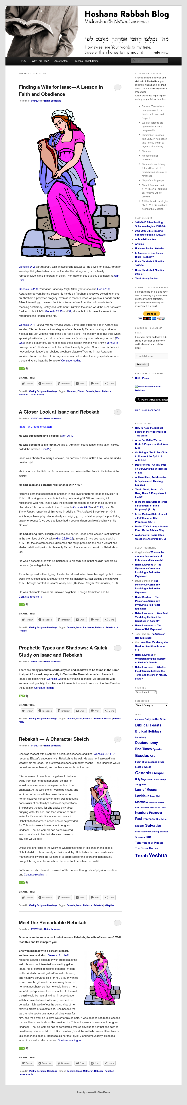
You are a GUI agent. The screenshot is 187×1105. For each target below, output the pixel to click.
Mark (158, 796)
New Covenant (142, 807)
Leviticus (142, 795)
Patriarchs (88, 627)
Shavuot (140, 837)
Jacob (150, 779)
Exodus (142, 755)
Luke (152, 796)
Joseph (163, 779)
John (156, 779)
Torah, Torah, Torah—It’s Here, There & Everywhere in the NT (151, 493)
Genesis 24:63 (82, 507)
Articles (139, 243)
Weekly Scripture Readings (43, 391)
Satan (138, 831)
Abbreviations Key (145, 239)
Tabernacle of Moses (149, 843)
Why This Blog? (40, 61)
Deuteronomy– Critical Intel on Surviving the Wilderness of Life (151, 468)
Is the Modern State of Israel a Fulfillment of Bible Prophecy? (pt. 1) (151, 517)
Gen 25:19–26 (64, 538)
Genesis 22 (54, 678)
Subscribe (142, 364)
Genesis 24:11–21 (105, 754)
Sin (148, 836)
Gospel (158, 772)
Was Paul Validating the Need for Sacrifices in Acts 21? (151, 617)
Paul (138, 818)
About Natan (61, 61)
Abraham (71, 391)
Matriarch (88, 1071)
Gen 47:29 (103, 289)
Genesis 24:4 (27, 324)
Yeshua (108, 718)
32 (69, 311)
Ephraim (157, 749)
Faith (152, 756)
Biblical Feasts (148, 725)
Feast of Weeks (143, 766)
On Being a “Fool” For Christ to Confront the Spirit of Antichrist (151, 456)
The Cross (141, 848)
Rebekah (23, 394)
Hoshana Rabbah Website (149, 248)
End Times (143, 748)
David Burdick (143, 597)
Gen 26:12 (67, 435)
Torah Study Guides (146, 278)
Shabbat (164, 831)
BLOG (23, 61)
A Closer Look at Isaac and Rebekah (59, 411)
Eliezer (81, 391)
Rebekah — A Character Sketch (54, 738)
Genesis (90, 391)
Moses (161, 802)
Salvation (154, 825)
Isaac (98, 391)
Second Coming (150, 831)
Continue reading (73, 360)
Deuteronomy (146, 742)
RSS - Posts (142, 378)
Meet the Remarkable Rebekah (53, 922)
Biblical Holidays (148, 731)
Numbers (141, 812)
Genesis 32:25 (53, 311)
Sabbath (139, 825)
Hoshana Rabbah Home (85, 61)
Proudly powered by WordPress (93, 1092)
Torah (141, 855)
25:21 (99, 507)
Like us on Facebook (147, 410)
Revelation (161, 819)
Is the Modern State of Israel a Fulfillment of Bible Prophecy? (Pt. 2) (151, 505)
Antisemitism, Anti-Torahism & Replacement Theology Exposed (151, 481)
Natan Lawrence (52, 100)
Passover (155, 812)
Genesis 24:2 (27, 266)
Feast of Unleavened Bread (150, 761)
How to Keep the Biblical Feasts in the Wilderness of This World (150, 431)
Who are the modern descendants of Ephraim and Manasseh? (149, 556)
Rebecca (106, 391)
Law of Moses (146, 789)
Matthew (141, 801)
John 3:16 (112, 342)
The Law (153, 848)
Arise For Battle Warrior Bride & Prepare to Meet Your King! (151, 443)
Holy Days (140, 779)
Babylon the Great (156, 719)
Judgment (140, 784)
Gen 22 (45, 449)
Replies (109, 905)
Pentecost (149, 819)
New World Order (158, 807)
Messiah (153, 802)
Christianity (140, 737)
